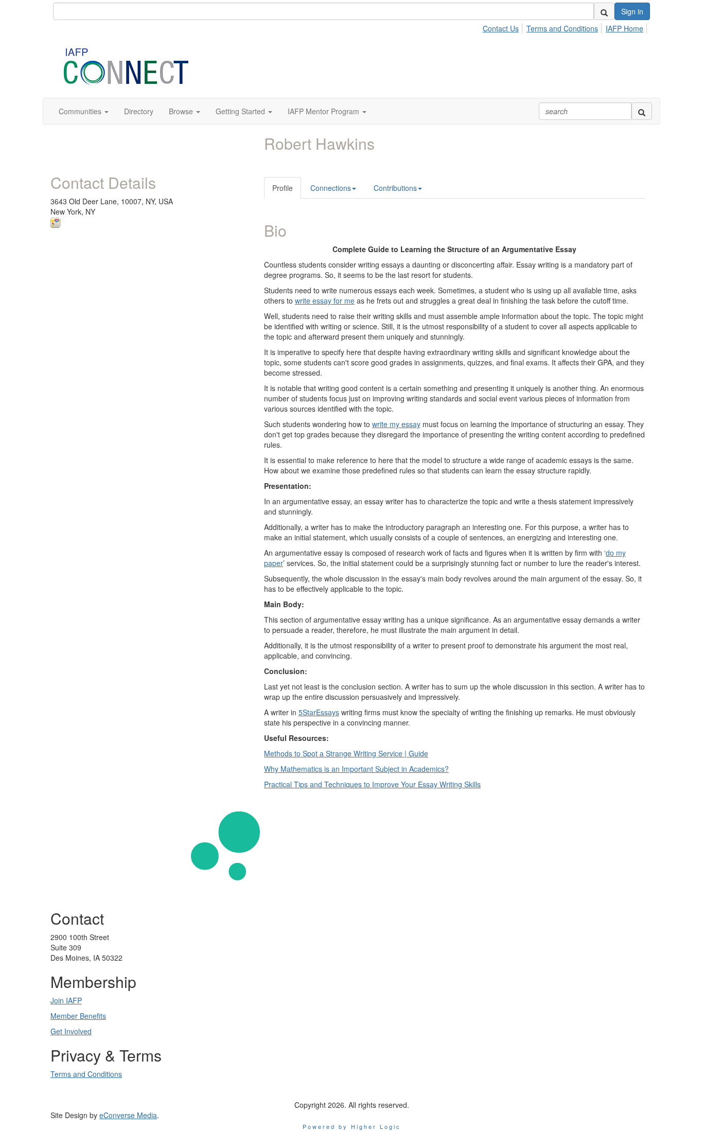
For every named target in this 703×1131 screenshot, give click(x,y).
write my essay (396, 424)
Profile (282, 188)
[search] (604, 11)
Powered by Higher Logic (352, 1126)
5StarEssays (318, 712)
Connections (330, 188)
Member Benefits (78, 1016)
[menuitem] (503, 26)
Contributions (395, 188)
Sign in (632, 11)
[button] (83, 111)
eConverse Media (128, 1115)
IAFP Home (624, 28)
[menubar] (566, 26)
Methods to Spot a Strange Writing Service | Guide (346, 753)
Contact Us (501, 28)
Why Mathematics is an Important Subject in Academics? (356, 769)
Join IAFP (66, 1000)
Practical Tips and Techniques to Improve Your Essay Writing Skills (372, 784)
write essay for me (325, 300)
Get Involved (71, 1031)
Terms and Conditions (562, 28)
